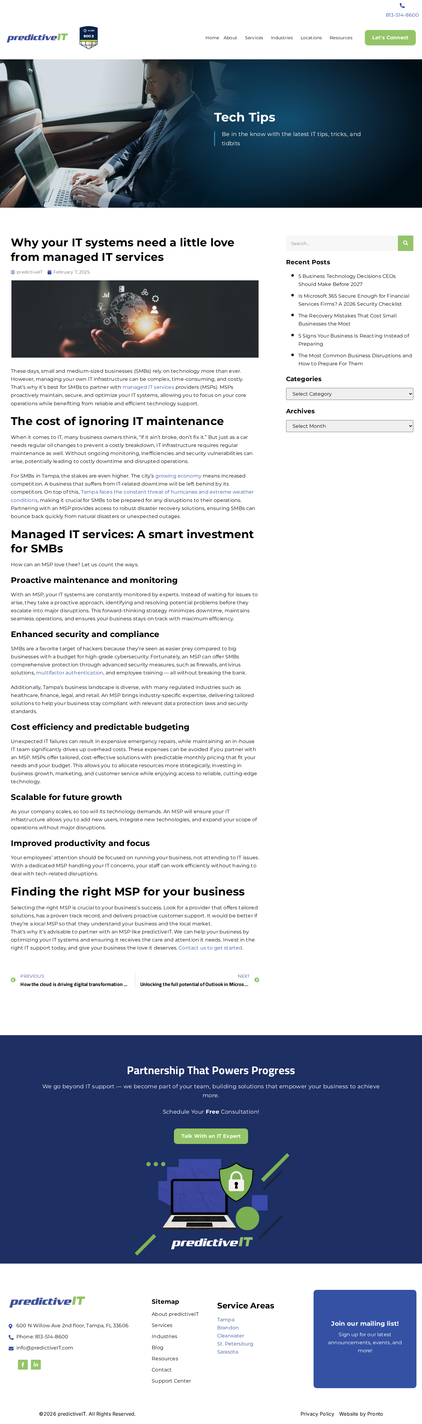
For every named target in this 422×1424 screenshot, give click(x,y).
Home (212, 37)
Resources (341, 37)
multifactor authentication (69, 673)
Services (254, 37)
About (230, 37)
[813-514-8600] (402, 5)
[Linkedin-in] (36, 1365)
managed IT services (148, 387)
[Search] (405, 243)
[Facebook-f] (23, 1365)
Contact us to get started (210, 948)
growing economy (178, 476)
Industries (282, 37)
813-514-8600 (402, 15)
